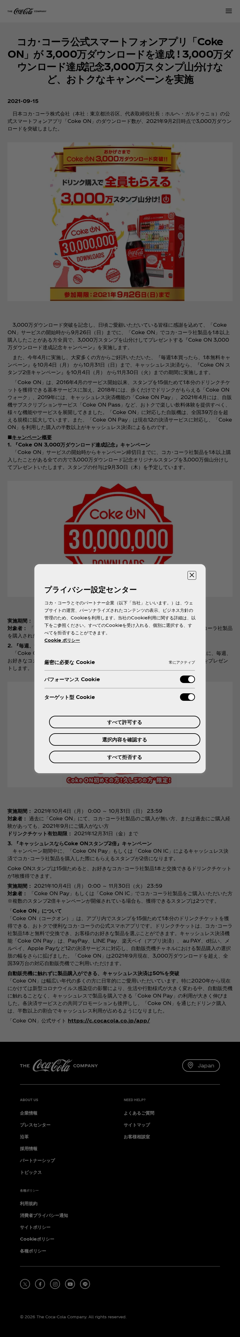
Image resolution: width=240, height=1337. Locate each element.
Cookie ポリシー (62, 640)
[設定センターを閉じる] (192, 575)
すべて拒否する (124, 757)
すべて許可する (124, 722)
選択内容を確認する (124, 739)
